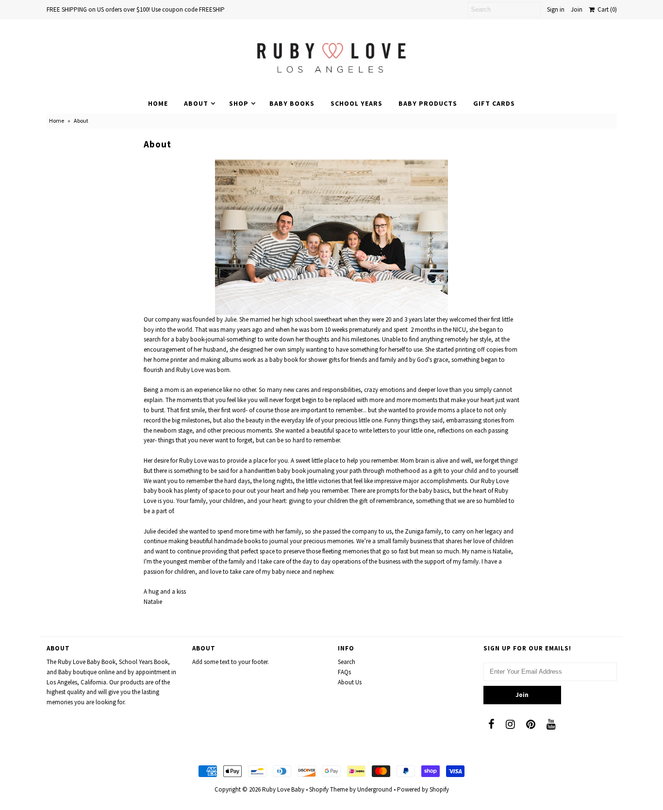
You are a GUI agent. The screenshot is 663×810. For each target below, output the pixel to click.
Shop (239, 103)
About (196, 103)
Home (158, 103)
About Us (350, 682)
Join (576, 9)
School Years (356, 103)
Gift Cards (494, 103)
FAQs (344, 672)
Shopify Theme (328, 789)
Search (346, 662)
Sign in (555, 9)
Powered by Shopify (423, 789)
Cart (606, 9)
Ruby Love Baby (283, 789)
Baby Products (427, 103)
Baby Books (292, 103)
